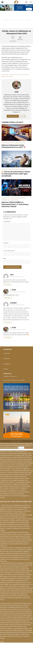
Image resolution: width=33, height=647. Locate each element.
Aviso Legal (6, 380)
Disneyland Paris (20, 142)
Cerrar (2, 641)
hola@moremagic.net (10, 376)
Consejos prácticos (8, 142)
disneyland (5, 74)
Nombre (6, 243)
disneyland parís (15, 74)
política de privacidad (11, 447)
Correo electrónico (9, 250)
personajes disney (7, 76)
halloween (25, 74)
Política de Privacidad (18, 380)
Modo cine (20, 39)
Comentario (7, 221)
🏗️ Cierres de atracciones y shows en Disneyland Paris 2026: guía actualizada (16, 174)
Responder (7, 284)
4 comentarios (13, 40)
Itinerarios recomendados (10, 200)
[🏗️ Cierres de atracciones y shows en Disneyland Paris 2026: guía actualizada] (16, 159)
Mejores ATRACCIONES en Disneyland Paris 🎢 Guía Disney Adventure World (15, 204)
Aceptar (21, 447)
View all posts (12, 116)
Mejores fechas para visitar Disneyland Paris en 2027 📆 (13, 146)
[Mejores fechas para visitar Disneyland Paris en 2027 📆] (16, 132)
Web (4, 258)
